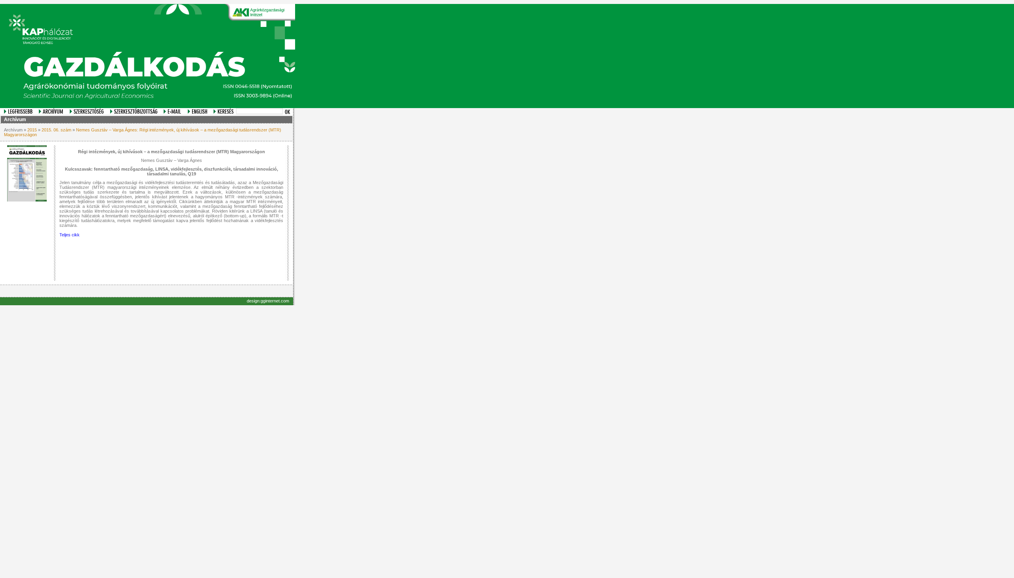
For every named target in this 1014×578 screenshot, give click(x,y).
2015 (32, 129)
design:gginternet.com (268, 301)
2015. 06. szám (56, 129)
